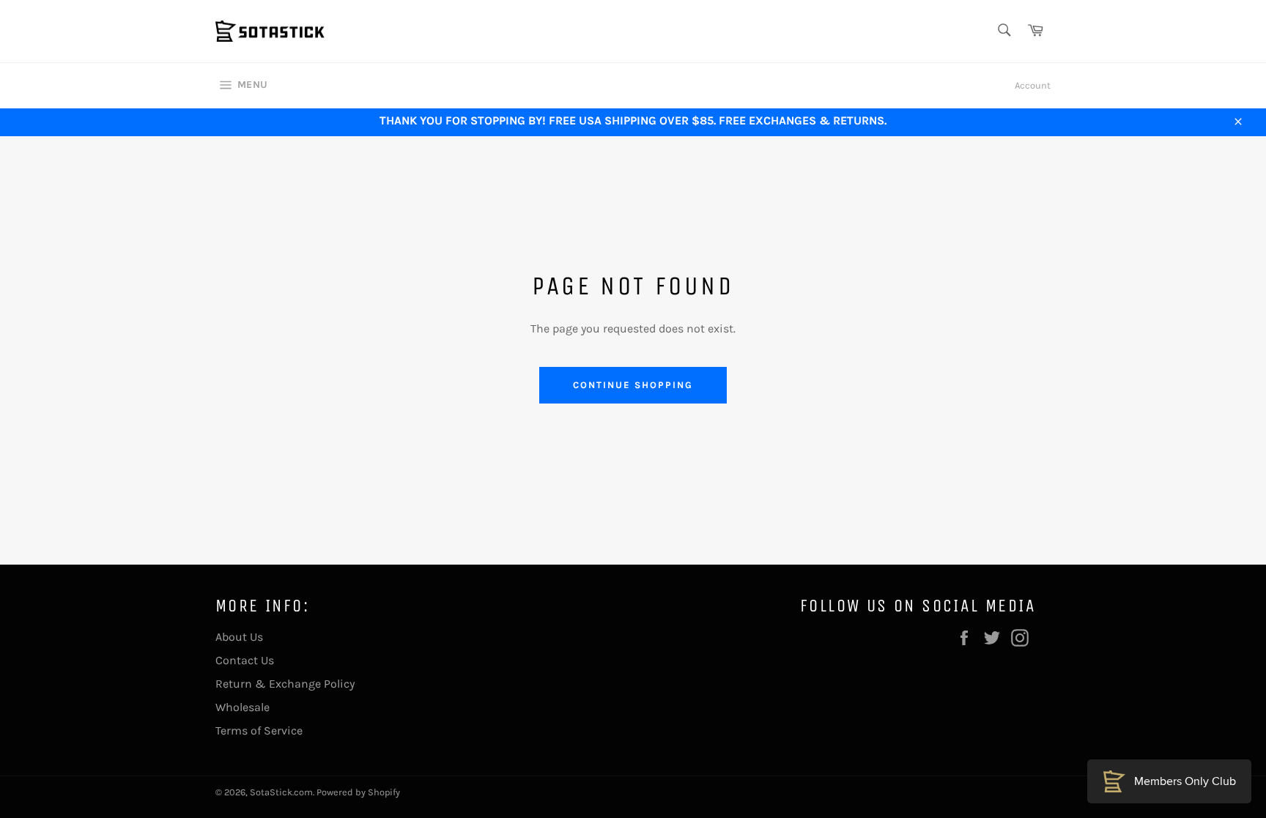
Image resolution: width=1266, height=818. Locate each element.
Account (1033, 85)
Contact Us (244, 660)
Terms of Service (259, 730)
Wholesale (242, 707)
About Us (239, 637)
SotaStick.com (281, 792)
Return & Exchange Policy (285, 684)
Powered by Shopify (358, 792)
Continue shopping (632, 384)
